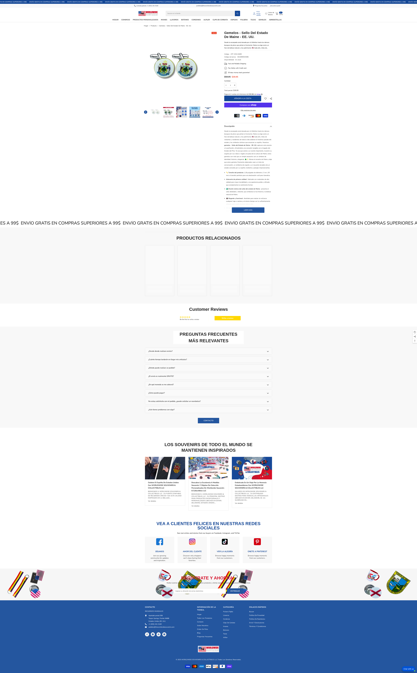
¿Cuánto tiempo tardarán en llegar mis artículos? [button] (167, 359)
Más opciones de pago (248, 110)
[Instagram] (153, 634)
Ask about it (407, 661)
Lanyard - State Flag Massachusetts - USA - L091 (405, 652)
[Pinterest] (158, 634)
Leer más (248, 210)
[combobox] (200, 13)
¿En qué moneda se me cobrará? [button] (161, 384)
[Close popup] (413, 644)
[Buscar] (203, 13)
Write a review (227, 318)
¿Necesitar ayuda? (275, 6)
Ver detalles (152, 501)
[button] (145, 112)
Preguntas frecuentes (261, 6)
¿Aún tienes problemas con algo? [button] (161, 409)
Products (154, 26)
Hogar (146, 26)
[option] (181, 67)
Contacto (208, 420)
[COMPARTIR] (270, 98)
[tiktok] (164, 634)
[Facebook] (147, 634)
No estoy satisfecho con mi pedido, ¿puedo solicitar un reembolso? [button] (174, 401)
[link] (265, 98)
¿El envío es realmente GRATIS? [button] (161, 376)
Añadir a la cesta (242, 98)
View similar (395, 661)
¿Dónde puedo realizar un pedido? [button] (161, 368)
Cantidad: (227, 81)
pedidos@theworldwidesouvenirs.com (208, 6)
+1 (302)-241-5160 (152, 6)
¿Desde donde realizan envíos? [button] (160, 351)
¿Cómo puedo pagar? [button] (156, 393)
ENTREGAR (235, 591)
